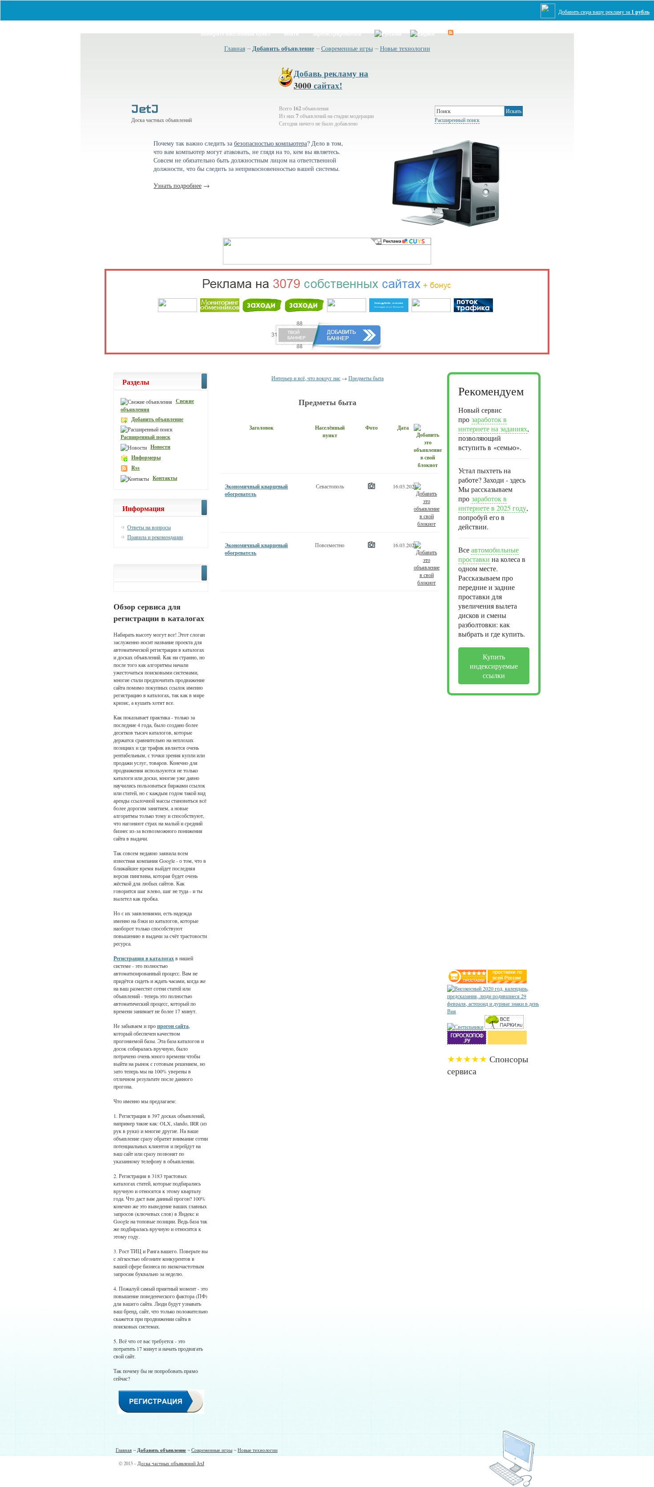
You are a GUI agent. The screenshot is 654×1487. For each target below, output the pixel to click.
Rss (135, 467)
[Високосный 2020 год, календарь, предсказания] (494, 1011)
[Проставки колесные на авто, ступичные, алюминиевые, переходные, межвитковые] (507, 981)
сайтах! (331, 79)
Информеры (146, 457)
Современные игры (347, 48)
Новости (160, 447)
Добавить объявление (283, 48)
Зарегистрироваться (336, 33)
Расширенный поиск (457, 119)
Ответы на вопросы (149, 527)
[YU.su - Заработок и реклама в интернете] (507, 1042)
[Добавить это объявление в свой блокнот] (427, 504)
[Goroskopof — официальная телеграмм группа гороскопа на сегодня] (466, 1042)
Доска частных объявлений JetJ (170, 1463)
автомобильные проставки (488, 554)
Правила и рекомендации (155, 536)
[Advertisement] (482, 829)
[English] (422, 32)
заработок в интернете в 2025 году (492, 503)
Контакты (165, 478)
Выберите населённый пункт (235, 33)
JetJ (145, 108)
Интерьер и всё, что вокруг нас (305, 378)
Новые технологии (405, 48)
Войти (291, 33)
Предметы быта (366, 378)
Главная (234, 48)
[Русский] (388, 32)
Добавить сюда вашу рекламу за (604, 12)
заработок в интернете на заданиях (492, 423)
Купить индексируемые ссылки (494, 666)
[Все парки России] (504, 1026)
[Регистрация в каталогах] (160, 1411)
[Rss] (451, 32)
